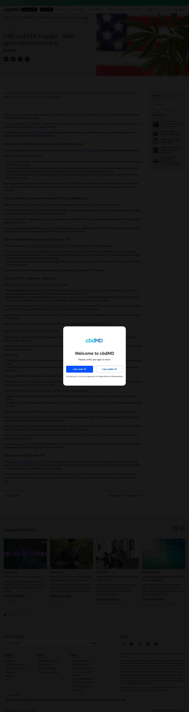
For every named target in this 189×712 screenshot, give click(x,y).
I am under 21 (109, 369)
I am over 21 (79, 369)
